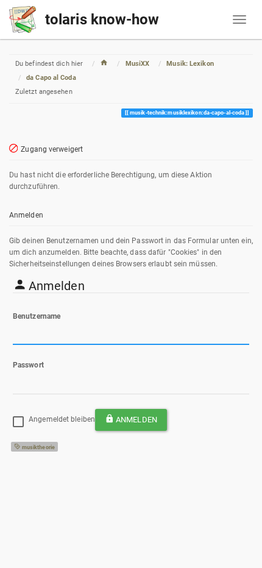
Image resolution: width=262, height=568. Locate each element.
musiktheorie (38, 447)
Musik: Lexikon (189, 64)
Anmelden (136, 419)
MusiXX (138, 64)
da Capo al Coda (51, 78)
